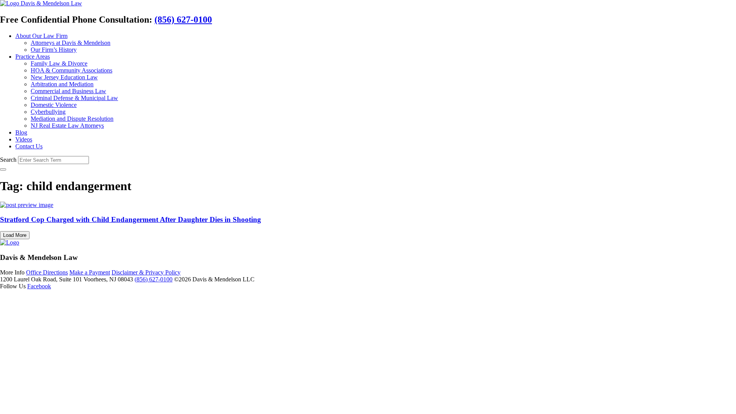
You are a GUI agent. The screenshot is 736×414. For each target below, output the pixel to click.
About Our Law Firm (41, 36)
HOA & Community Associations (71, 70)
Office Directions (47, 272)
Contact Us (29, 146)
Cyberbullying (48, 111)
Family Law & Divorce (59, 63)
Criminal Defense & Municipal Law (74, 98)
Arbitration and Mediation (62, 84)
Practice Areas (32, 56)
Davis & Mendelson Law (51, 3)
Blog (21, 132)
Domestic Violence (54, 105)
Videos (23, 139)
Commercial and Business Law (68, 91)
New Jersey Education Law (64, 77)
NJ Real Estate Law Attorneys (67, 125)
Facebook (39, 286)
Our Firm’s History (54, 49)
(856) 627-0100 (183, 20)
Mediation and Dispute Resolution (72, 118)
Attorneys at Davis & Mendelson (70, 42)
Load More (14, 235)
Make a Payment (89, 272)
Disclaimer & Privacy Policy (146, 272)
